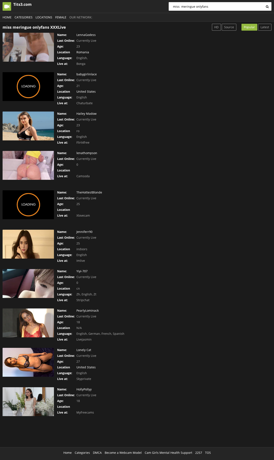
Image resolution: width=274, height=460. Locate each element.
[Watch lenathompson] (28, 165)
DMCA (97, 453)
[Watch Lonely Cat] (28, 362)
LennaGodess (86, 35)
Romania (82, 52)
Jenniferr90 (84, 232)
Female (60, 17)
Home (7, 17)
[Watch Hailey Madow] (28, 126)
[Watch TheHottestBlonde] (28, 204)
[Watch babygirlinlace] (28, 86)
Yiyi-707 (82, 271)
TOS (208, 453)
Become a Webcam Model (123, 453)
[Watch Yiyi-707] (28, 283)
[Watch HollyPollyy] (28, 401)
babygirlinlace (86, 74)
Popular (249, 27)
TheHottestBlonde (89, 192)
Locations (44, 17)
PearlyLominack (87, 310)
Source (229, 27)
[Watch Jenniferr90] (28, 244)
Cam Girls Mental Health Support (168, 453)
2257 (198, 453)
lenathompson (86, 153)
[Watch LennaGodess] (28, 47)
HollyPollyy (84, 389)
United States (86, 91)
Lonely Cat (83, 350)
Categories (24, 17)
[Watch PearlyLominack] (28, 322)
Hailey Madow (86, 114)
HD (216, 27)
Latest (265, 27)
